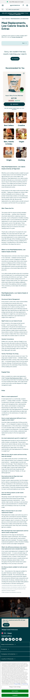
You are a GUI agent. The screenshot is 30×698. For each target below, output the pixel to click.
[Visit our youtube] (16, 639)
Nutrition (8, 18)
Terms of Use (25, 684)
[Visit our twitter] (13, 639)
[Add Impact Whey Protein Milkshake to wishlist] (23, 73)
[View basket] (27, 5)
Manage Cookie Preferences (10, 629)
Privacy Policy (17, 684)
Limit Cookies (15, 691)
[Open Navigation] (3, 5)
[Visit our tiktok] (9, 639)
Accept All (15, 695)
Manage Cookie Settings (15, 686)
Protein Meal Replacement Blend (13, 378)
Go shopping (15, 58)
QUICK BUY (15, 104)
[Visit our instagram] (2, 639)
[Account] (23, 5)
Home (3, 18)
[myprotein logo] (15, 5)
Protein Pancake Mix (17, 37)
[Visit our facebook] (6, 639)
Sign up (6, 624)
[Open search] (2, 9)
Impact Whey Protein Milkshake (14, 95)
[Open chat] (20, 639)
